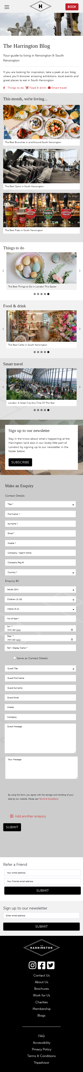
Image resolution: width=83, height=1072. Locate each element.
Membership (42, 1009)
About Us (41, 982)
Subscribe (20, 462)
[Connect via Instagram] (32, 965)
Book (72, 6)
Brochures (41, 989)
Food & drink (37, 87)
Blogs (41, 1015)
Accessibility (41, 1043)
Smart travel (59, 87)
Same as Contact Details (32, 658)
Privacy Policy (41, 1049)
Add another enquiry (29, 816)
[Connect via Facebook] (41, 965)
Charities (41, 1002)
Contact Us (41, 975)
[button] (3, 271)
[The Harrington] (37, 7)
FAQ (41, 1036)
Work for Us (41, 995)
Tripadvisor (41, 1063)
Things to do (15, 87)
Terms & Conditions (48, 798)
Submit (12, 827)
